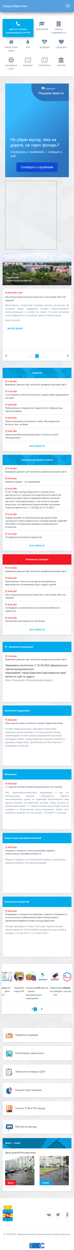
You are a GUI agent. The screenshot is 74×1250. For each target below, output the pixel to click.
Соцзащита (61, 47)
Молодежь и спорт (11, 67)
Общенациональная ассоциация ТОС (60, 991)
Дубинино (28, 65)
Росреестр (43, 988)
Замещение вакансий (16, 901)
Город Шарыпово (15, 6)
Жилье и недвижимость (58, 31)
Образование (42, 29)
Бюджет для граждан (28, 1090)
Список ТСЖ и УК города (30, 1108)
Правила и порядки (26, 1035)
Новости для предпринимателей (22, 838)
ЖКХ (28, 47)
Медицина (44, 47)
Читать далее (15, 328)
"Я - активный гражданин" (19, 647)
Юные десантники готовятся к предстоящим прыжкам (34, 723)
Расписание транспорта (29, 1053)
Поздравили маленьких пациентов (23, 537)
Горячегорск (44, 65)
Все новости (37, 446)
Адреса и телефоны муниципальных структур (18, 31)
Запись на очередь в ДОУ (30, 1071)
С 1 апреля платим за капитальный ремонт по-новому (33, 787)
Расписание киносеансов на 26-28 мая (25, 621)
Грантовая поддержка (17, 710)
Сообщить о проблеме (37, 167)
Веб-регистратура (26, 1126)
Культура (61, 65)
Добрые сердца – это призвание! (22, 481)
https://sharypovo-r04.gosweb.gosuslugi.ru (29, 680)
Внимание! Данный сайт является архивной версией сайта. (36, 384)
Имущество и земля (11, 49)
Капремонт (10, 774)
